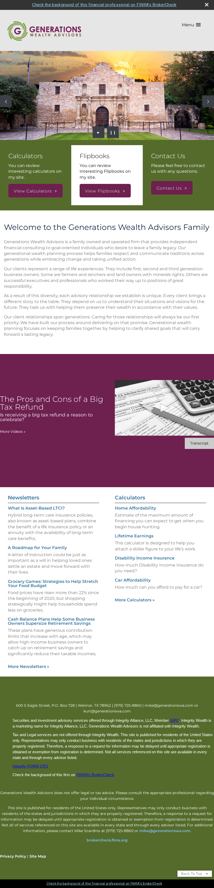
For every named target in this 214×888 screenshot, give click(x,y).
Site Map (37, 856)
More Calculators (135, 599)
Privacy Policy (13, 856)
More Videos (13, 431)
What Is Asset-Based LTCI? (36, 508)
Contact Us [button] (169, 188)
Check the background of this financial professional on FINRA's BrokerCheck (104, 4)
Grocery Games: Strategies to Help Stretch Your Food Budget (53, 583)
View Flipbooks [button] (102, 191)
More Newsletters (28, 666)
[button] (191, 24)
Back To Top (192, 874)
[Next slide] (208, 101)
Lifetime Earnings (134, 535)
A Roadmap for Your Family (37, 547)
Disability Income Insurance (145, 558)
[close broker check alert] (207, 5)
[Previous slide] (6, 101)
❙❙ (113, 132)
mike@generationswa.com (165, 830)
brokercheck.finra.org (107, 840)
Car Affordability (133, 580)
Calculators (130, 497)
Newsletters (23, 497)
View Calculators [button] (33, 191)
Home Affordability (135, 508)
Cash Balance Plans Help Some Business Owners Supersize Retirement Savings (51, 621)
